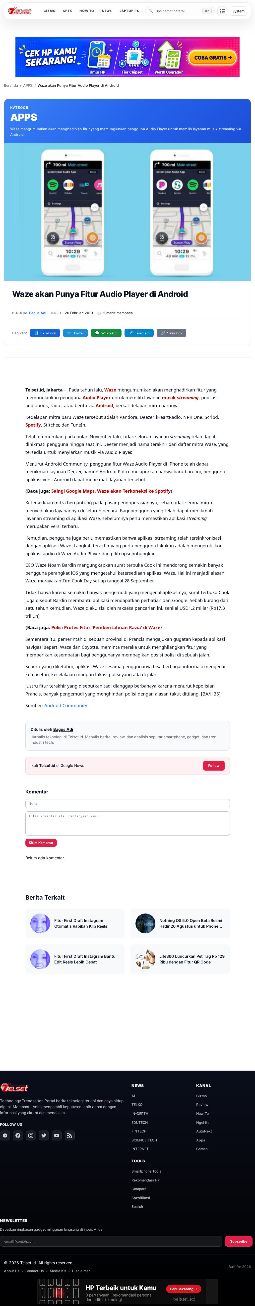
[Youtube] (57, 1135)
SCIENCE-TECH (144, 1140)
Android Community (66, 705)
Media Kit (58, 1271)
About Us (11, 1271)
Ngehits (202, 1122)
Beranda (11, 85)
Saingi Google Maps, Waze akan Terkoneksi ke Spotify (111, 491)
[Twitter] (44, 1135)
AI (133, 1096)
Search (137, 1206)
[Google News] (5, 1135)
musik (180, 397)
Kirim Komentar (41, 843)
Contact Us (34, 1271)
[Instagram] (31, 1135)
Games (202, 1149)
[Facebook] (18, 1135)
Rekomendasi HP (145, 1180)
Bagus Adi (37, 313)
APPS (27, 85)
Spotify (33, 425)
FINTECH (138, 1131)
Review (202, 1104)
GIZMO (50, 11)
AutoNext (204, 1131)
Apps (200, 1140)
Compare (138, 1189)
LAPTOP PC (129, 11)
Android (104, 405)
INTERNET (140, 1149)
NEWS (107, 11)
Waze (110, 390)
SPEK (67, 11)
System (239, 11)
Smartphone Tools (146, 1171)
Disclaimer (81, 1271)
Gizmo (201, 1096)
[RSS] (70, 1135)
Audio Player (97, 397)
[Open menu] (222, 11)
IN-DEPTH (139, 1113)
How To (202, 1113)
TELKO (137, 1104)
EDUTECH (139, 1122)
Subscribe (238, 1241)
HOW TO (86, 11)
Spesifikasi (140, 1198)
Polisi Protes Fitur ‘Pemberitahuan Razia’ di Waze (105, 627)
